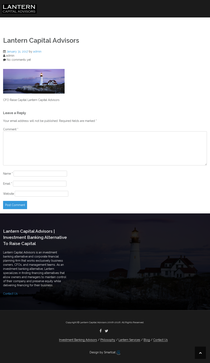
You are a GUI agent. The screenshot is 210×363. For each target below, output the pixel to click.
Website (8, 193)
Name (8, 173)
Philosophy (99, 23)
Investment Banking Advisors (59, 23)
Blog (167, 23)
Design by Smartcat (103, 352)
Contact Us (186, 23)
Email (7, 183)
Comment (10, 129)
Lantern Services (136, 23)
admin (37, 51)
